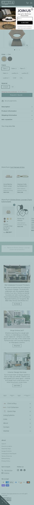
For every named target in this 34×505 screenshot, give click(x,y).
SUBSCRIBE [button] (25, 22)
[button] (32, 9)
